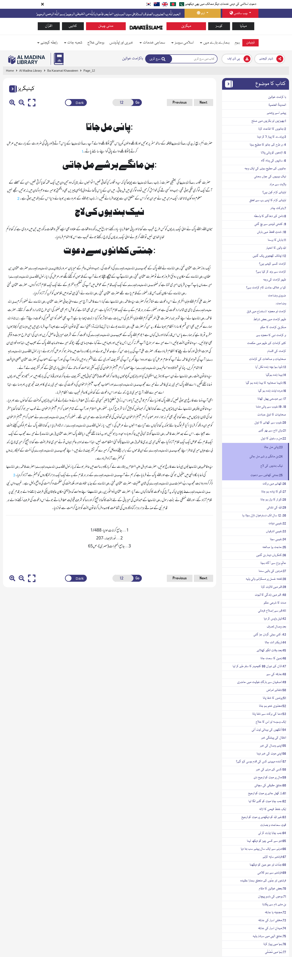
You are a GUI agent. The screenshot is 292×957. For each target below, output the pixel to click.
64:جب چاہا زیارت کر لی (272, 833)
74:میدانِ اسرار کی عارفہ (272, 928)
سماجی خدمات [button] (154, 43)
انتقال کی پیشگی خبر (273, 738)
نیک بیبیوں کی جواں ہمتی (270, 176)
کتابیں (73, 26)
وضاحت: (281, 303)
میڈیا (243, 26)
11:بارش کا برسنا (277, 240)
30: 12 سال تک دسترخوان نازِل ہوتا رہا (264, 515)
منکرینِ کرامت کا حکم (273, 327)
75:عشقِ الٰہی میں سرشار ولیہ (269, 936)
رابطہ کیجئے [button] (49, 43)
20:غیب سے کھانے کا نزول (270, 422)
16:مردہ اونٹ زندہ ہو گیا (272, 391)
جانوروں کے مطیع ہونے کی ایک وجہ (265, 168)
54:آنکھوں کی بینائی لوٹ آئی (269, 730)
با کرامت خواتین (277, 97)
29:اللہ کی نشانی (276, 507)
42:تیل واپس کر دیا (275, 618)
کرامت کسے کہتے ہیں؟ (272, 264)
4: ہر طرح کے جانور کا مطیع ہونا (268, 144)
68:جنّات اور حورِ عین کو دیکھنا (268, 865)
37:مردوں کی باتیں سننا (272, 571)
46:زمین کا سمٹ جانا (273, 658)
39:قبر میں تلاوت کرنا (273, 587)
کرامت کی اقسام (276, 351)
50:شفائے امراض (276, 690)
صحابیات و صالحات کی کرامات (267, 359)
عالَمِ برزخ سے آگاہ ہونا (273, 563)
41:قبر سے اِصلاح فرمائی (272, 610)
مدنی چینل (105, 26)
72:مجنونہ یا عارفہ (275, 912)
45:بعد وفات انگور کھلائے (271, 650)
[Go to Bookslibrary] (27, 59)
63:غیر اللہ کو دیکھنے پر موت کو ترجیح (263, 817)
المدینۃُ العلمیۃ (277, 105)
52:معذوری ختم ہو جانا (272, 706)
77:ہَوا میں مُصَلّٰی (275, 952)
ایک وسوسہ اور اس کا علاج (271, 722)
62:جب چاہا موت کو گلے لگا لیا (267, 801)
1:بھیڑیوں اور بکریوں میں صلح (268, 121)
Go (137, 102)
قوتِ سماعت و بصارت (273, 825)
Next (203, 102)
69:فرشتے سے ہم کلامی (271, 872)
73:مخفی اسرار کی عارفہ (272, 920)
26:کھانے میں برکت (274, 483)
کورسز (219, 26)
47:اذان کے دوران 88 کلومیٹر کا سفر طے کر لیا (259, 666)
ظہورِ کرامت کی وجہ (274, 279)
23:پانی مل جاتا (273, 447)
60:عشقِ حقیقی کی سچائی (270, 785)
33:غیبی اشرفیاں (276, 531)
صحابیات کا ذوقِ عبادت (271, 414)
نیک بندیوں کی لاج (271, 466)
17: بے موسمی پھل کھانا (271, 399)
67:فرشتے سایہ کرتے (274, 857)
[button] (11, 89)
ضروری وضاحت (277, 295)
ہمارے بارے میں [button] (216, 43)
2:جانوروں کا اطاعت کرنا (272, 129)
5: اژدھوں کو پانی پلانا (273, 152)
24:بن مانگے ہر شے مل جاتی (266, 456)
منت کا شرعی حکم (275, 603)
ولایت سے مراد (278, 184)
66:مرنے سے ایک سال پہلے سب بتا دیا (263, 849)
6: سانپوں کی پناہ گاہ (273, 160)
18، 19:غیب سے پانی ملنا (271, 406)
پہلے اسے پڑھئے (276, 113)
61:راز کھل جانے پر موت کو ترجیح (267, 793)
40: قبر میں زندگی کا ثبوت (270, 595)
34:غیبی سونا (278, 539)
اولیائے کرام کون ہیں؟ (274, 192)
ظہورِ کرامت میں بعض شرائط (269, 319)
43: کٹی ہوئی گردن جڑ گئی (269, 634)
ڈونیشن (250, 42)
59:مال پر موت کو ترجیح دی (270, 777)
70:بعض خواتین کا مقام (272, 888)
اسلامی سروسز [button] (184, 43)
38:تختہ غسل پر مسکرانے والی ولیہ (266, 579)
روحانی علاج (95, 43)
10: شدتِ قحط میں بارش (271, 232)
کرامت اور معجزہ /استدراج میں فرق (266, 311)
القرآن (48, 26)
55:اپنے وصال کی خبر (273, 745)
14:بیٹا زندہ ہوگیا (276, 375)
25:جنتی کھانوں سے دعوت (266, 475)
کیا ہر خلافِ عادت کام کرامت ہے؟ (266, 287)
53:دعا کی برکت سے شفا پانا (269, 714)
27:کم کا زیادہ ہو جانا (273, 491)
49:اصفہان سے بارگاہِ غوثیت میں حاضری (261, 682)
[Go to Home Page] (146, 26)
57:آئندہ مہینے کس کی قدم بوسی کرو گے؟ (261, 761)
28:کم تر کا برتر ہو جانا (273, 499)
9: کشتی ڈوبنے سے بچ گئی (270, 224)
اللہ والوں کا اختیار (276, 248)
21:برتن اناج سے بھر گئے (272, 430)
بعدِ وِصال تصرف (276, 626)
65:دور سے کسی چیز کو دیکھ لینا (266, 841)
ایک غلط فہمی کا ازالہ (272, 809)
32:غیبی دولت (277, 523)
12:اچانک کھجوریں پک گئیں (269, 256)
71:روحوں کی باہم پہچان (272, 896)
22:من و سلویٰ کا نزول (273, 438)
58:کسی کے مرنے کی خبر (271, 769)
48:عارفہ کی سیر (276, 674)
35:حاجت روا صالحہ (274, 547)
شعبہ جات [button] (74, 43)
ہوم (237, 43)
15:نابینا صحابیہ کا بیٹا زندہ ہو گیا (266, 383)
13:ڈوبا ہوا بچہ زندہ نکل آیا (270, 367)
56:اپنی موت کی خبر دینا (271, 753)
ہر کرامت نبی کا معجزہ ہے (271, 335)
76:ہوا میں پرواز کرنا (274, 944)
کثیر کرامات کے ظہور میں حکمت (266, 343)
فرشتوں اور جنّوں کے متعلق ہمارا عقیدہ (263, 880)
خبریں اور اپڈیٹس (121, 43)
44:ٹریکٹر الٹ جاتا (275, 642)
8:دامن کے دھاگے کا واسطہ (270, 216)
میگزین (186, 26)
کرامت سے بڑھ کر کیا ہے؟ (271, 272)
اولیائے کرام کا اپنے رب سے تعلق (267, 200)
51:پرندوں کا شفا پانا (274, 698)
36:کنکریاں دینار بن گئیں (271, 555)
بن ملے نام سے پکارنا (274, 904)
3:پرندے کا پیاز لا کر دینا (271, 137)
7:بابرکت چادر (278, 208)
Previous (180, 102)
